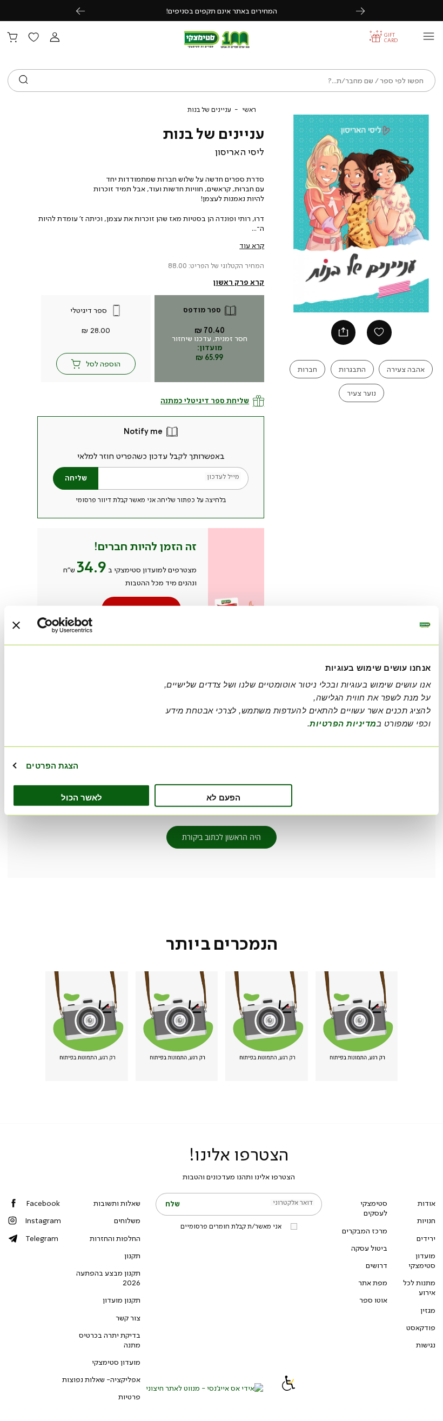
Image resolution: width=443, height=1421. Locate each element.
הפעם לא (223, 797)
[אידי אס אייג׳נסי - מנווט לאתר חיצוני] (204, 1388)
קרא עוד (251, 245)
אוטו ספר (373, 1300)
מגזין (427, 1310)
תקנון (132, 1255)
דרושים (376, 1265)
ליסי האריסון (239, 151)
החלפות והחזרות (115, 1238)
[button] (54, 38)
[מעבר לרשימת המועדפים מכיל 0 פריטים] (33, 38)
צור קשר (128, 1318)
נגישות (425, 1345)
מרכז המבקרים (364, 1231)
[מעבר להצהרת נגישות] (288, 1388)
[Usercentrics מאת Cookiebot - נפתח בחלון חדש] (84, 625)
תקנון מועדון (121, 1300)
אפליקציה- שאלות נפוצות (101, 1379)
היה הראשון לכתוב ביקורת (221, 837)
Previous (86, 10)
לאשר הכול (81, 797)
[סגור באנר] (16, 624)
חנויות (426, 1220)
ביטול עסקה (369, 1248)
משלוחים (127, 1220)
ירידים (426, 1238)
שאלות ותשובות (116, 1203)
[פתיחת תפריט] (428, 39)
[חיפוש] (23, 80)
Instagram (43, 1220)
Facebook (43, 1203)
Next (366, 10)
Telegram (41, 1238)
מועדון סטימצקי (421, 1260)
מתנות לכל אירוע (419, 1287)
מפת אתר (372, 1282)
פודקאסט (420, 1327)
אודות (426, 1203)
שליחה (76, 478)
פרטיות (129, 1397)
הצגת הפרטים (52, 765)
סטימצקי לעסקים (373, 1208)
